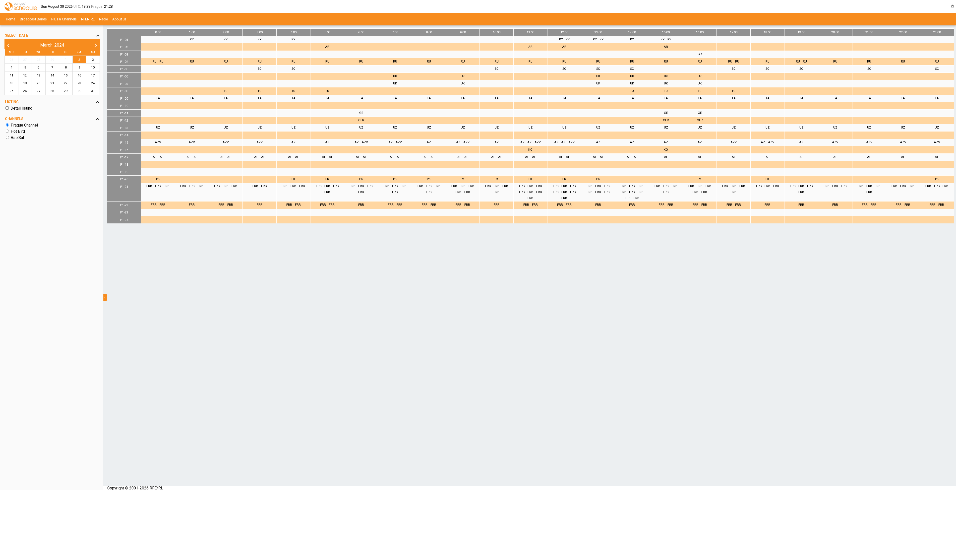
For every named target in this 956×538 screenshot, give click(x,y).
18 (11, 83)
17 (93, 75)
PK (158, 179)
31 (93, 91)
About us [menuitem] (119, 19)
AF (155, 157)
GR (700, 54)
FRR (154, 204)
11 (11, 75)
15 (65, 75)
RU (155, 61)
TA (158, 98)
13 (38, 75)
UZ (158, 127)
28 (38, 60)
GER (361, 120)
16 (79, 75)
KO (530, 149)
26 (11, 60)
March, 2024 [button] (52, 45)
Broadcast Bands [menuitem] (33, 19)
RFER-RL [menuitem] (88, 19)
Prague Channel (24, 125)
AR (327, 47)
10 (93, 67)
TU (226, 91)
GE (361, 113)
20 (38, 83)
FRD (149, 186)
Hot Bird (18, 131)
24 (93, 83)
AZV (158, 142)
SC (259, 68)
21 (52, 83)
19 (25, 83)
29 (52, 60)
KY (192, 39)
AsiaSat (17, 137)
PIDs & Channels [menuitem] (64, 19)
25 (11, 91)
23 (79, 83)
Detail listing (21, 108)
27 (25, 60)
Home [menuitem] (10, 19)
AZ (293, 142)
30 (79, 91)
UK (395, 76)
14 (52, 75)
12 (25, 75)
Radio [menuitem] (103, 19)
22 (65, 83)
